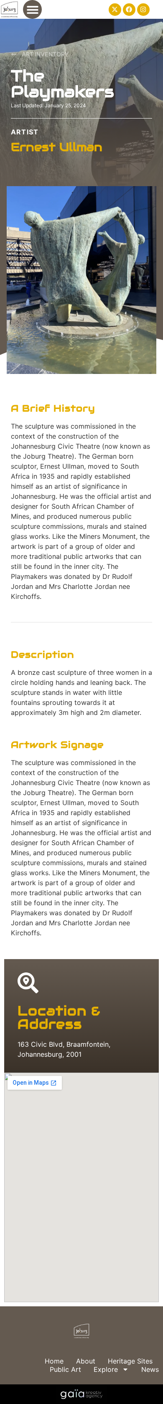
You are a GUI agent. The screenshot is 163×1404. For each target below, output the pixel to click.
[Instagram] (143, 9)
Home (54, 1361)
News (150, 1369)
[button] (32, 9)
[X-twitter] (115, 9)
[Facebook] (129, 9)
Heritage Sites (130, 1361)
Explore (106, 1369)
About (85, 1361)
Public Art (65, 1369)
